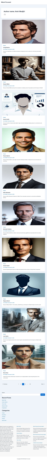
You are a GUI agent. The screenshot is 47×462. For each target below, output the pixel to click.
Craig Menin (4, 407)
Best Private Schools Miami (38, 426)
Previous (4, 384)
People (4, 45)
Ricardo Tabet (4, 405)
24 (30, 384)
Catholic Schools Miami (37, 442)
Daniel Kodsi (6, 265)
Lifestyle (3, 416)
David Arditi (6, 119)
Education (4, 414)
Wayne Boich (6, 301)
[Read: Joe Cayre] (23, 320)
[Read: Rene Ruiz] (23, 356)
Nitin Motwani (6, 192)
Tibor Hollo (4, 404)
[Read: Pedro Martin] (23, 140)
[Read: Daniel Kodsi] (23, 249)
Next (43, 384)
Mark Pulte (4, 400)
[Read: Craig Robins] (23, 31)
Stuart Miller (6, 84)
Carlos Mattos (5, 402)
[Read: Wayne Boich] (23, 284)
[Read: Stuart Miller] (23, 68)
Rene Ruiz (5, 372)
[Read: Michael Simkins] (23, 213)
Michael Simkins (7, 229)
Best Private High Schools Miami (39, 434)
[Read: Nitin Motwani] (23, 176)
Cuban (3, 412)
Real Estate (4, 420)
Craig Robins (6, 47)
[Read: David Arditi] (23, 103)
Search (3, 392)
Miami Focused (6, 2)
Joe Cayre (5, 336)
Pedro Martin (6, 155)
